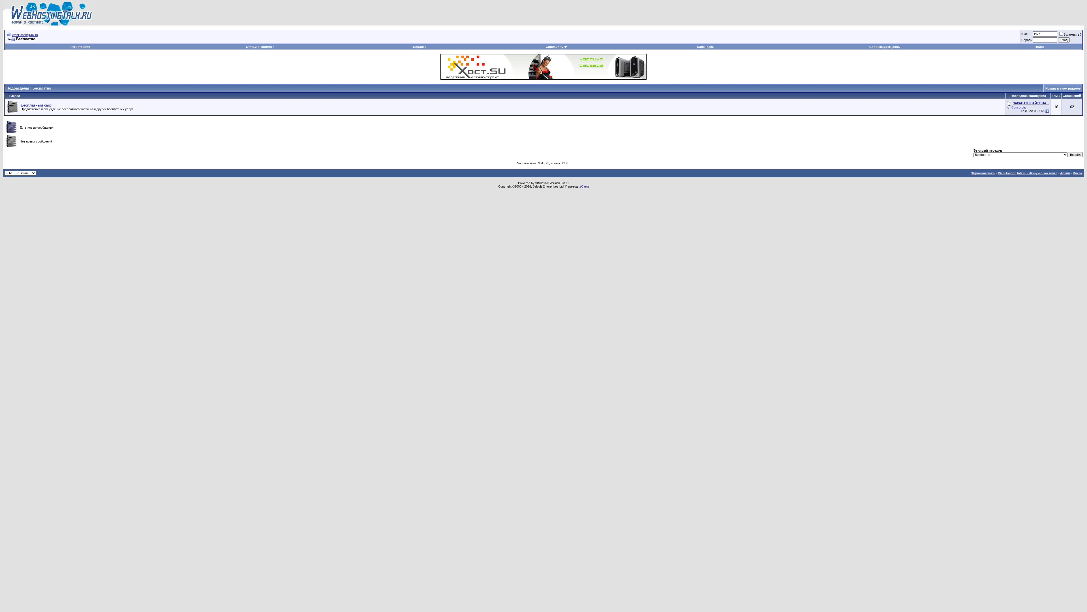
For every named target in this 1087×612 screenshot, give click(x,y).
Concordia (1018, 107)
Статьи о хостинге (260, 46)
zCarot (584, 186)
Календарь (705, 46)
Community (554, 46)
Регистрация (80, 46)
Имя (1024, 34)
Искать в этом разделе (1062, 88)
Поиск (1039, 46)
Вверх (1077, 173)
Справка (419, 46)
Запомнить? (1072, 34)
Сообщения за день (884, 46)
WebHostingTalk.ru (25, 35)
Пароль (1026, 40)
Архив (1065, 173)
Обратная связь (983, 173)
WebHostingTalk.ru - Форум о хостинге (1027, 173)
